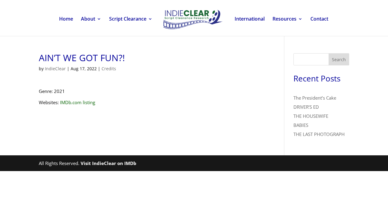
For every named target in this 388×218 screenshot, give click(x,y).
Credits (109, 68)
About (88, 19)
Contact (319, 19)
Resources (284, 19)
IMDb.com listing (77, 102)
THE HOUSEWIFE (310, 116)
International (250, 19)
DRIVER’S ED (306, 107)
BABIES (300, 125)
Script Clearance (127, 19)
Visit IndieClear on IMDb (108, 163)
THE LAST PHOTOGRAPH (319, 134)
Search (339, 59)
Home (66, 19)
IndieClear (55, 68)
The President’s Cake (314, 98)
